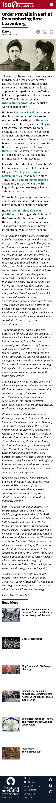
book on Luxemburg (30, 179)
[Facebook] (51, 780)
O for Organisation (32, 638)
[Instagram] (51, 792)
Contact (28, 797)
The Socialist (30, 782)
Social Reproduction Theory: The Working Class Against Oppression (38, 721)
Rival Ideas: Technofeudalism (31, 750)
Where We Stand (32, 786)
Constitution (30, 793)
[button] (38, 32)
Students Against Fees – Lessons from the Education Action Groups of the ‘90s (37, 612)
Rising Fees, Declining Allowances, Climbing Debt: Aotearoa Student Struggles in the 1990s (37, 695)
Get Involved (30, 789)
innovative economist (17, 103)
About (27, 778)
